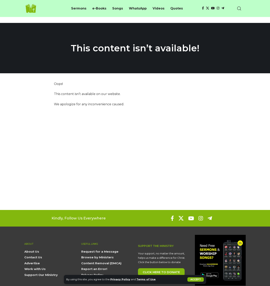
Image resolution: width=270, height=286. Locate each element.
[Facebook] (203, 8)
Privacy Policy (120, 279)
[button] (195, 279)
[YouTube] (213, 8)
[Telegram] (222, 8)
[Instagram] (218, 8)
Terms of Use (146, 279)
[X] (207, 8)
